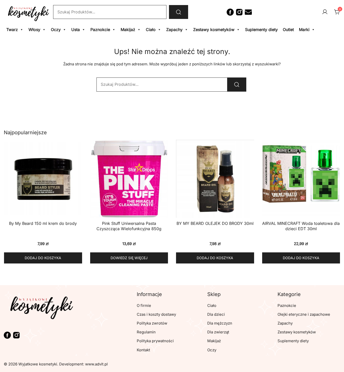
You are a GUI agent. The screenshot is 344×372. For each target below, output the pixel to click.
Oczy (56, 29)
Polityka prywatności (155, 340)
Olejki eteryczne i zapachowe (304, 314)
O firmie (144, 305)
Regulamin (146, 332)
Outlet (288, 29)
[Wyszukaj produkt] (178, 12)
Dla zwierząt (218, 332)
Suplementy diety (261, 29)
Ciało (151, 29)
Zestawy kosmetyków (213, 29)
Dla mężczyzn (219, 323)
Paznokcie (100, 29)
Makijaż (128, 29)
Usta (75, 29)
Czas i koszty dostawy (156, 314)
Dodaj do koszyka (43, 258)
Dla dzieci (216, 314)
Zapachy (174, 29)
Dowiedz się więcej (129, 258)
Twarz (12, 29)
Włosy (34, 29)
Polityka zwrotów (152, 323)
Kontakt (143, 350)
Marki (304, 29)
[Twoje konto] (325, 12)
